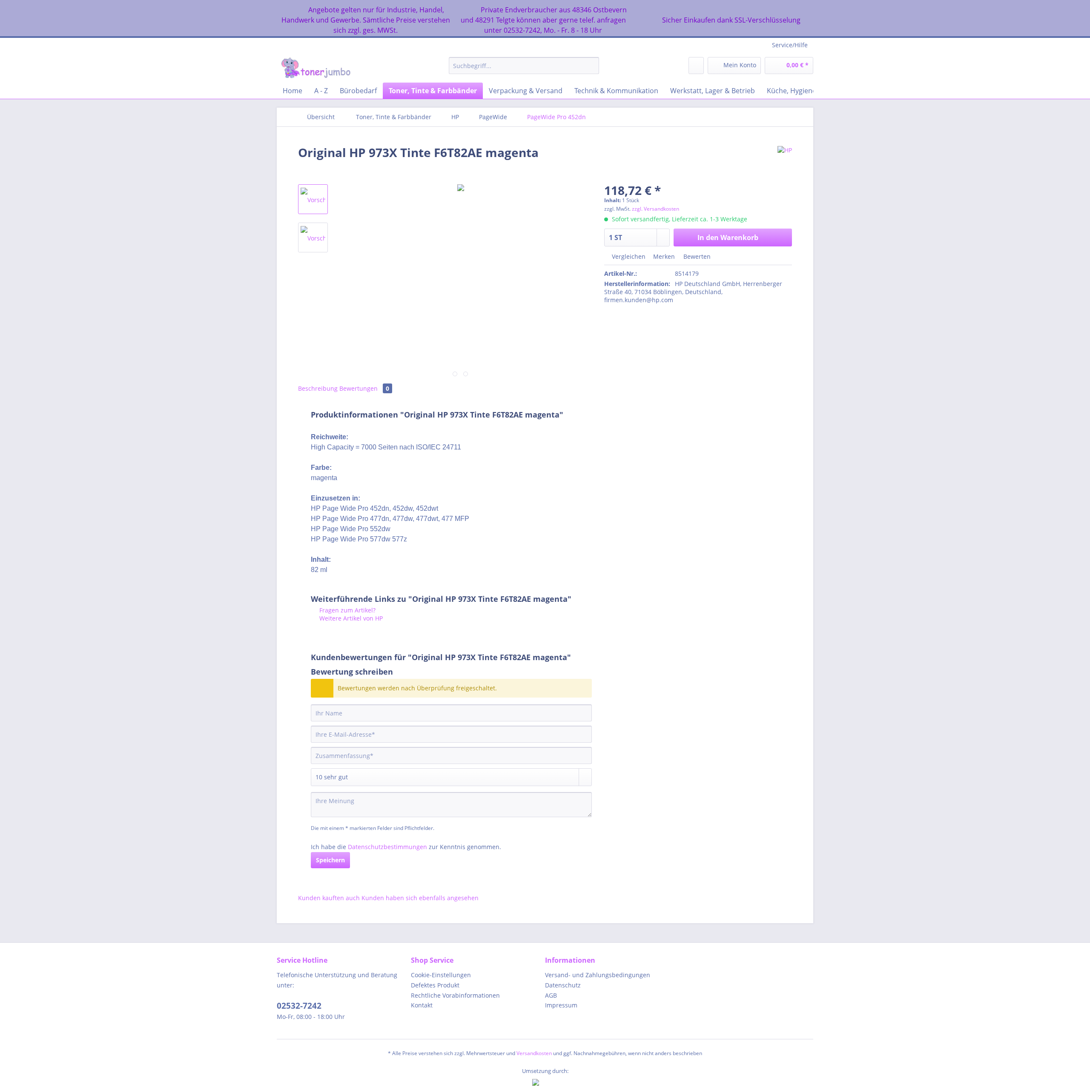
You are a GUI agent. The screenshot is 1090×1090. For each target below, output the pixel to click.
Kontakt (422, 1005)
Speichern (330, 860)
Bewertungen (364, 388)
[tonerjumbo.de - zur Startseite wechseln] (315, 67)
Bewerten (696, 256)
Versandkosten (534, 1053)
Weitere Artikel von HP (350, 618)
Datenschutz (563, 985)
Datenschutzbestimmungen (387, 847)
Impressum (561, 1005)
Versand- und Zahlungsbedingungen (597, 975)
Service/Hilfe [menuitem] (789, 45)
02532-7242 (299, 1005)
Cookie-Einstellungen (441, 975)
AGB (551, 995)
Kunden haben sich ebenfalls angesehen (420, 898)
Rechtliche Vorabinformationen (455, 995)
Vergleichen (627, 256)
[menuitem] (524, 69)
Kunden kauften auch (329, 898)
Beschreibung (318, 388)
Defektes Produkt (435, 985)
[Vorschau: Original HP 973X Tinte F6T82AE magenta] (313, 199)
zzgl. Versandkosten (655, 208)
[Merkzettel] (696, 65)
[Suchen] (591, 65)
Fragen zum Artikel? (347, 610)
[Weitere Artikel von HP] (784, 161)
